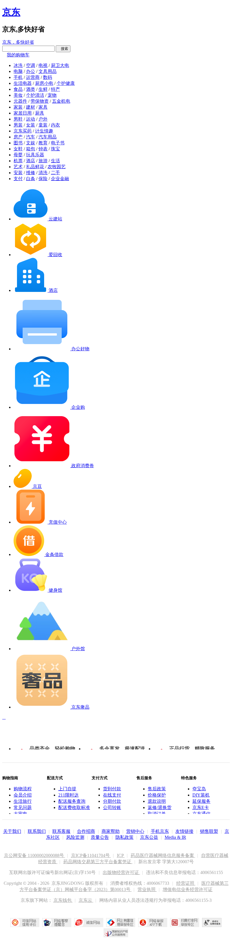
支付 (18, 178)
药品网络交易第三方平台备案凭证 (97, 861)
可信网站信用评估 (24, 922)
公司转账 (112, 807)
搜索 (63, 49)
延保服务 (201, 801)
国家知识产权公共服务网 (116, 932)
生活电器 (23, 83)
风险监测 (75, 837)
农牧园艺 (57, 166)
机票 (18, 160)
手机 (18, 77)
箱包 (30, 148)
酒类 (30, 89)
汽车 (30, 136)
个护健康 (66, 83)
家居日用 (23, 113)
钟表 (43, 148)
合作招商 (86, 831)
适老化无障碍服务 (212, 922)
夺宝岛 (199, 788)
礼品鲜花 (35, 166)
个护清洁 (35, 95)
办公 (30, 71)
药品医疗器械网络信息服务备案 (163, 855)
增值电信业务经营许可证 (187, 889)
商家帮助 (111, 831)
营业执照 (147, 889)
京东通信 (201, 813)
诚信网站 (88, 922)
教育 (43, 142)
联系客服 (61, 831)
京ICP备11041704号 (91, 855)
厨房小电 (44, 83)
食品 (18, 89)
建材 (30, 107)
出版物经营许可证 (121, 872)
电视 (43, 65)
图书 (18, 142)
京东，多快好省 (18, 42)
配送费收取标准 (74, 807)
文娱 (30, 142)
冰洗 (18, 65)
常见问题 (23, 807)
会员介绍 (23, 795)
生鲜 (43, 89)
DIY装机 (201, 795)
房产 (18, 136)
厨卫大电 (60, 65)
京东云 (86, 900)
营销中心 (135, 831)
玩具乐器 (35, 154)
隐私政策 (124, 837)
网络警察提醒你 (56, 922)
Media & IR (175, 837)
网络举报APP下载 (152, 922)
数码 (47, 77)
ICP (121, 855)
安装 (18, 172)
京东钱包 (63, 900)
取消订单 (157, 813)
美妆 (18, 95)
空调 (30, 65)
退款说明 (157, 801)
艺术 (18, 166)
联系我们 (37, 831)
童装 (43, 125)
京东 (11, 12)
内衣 (55, 125)
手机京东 (160, 831)
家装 (18, 107)
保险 (43, 178)
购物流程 (23, 788)
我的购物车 (18, 54)
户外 (43, 119)
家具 (43, 107)
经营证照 (186, 883)
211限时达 (68, 795)
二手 (55, 172)
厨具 (39, 113)
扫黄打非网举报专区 (184, 922)
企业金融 (60, 178)
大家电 (20, 813)
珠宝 (55, 148)
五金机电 (61, 101)
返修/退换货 (159, 807)
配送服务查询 (71, 801)
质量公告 (100, 837)
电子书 (58, 142)
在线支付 (112, 795)
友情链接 (184, 831)
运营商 (33, 77)
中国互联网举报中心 (120, 922)
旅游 (43, 160)
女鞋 (18, 148)
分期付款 (112, 801)
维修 (30, 172)
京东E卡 (200, 807)
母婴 (18, 154)
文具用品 (47, 71)
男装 (18, 125)
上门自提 (67, 788)
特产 (55, 89)
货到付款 (112, 788)
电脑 (18, 71)
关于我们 (12, 831)
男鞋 (18, 119)
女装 (30, 125)
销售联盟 (209, 831)
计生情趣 (44, 131)
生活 (55, 160)
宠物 (52, 95)
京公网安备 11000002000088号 (34, 855)
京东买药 (23, 131)
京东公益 (149, 837)
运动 (30, 119)
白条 (30, 178)
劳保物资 (40, 101)
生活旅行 (23, 801)
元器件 (20, 101)
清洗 (43, 172)
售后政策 (157, 788)
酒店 (30, 160)
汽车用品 (47, 136)
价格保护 (157, 795)
